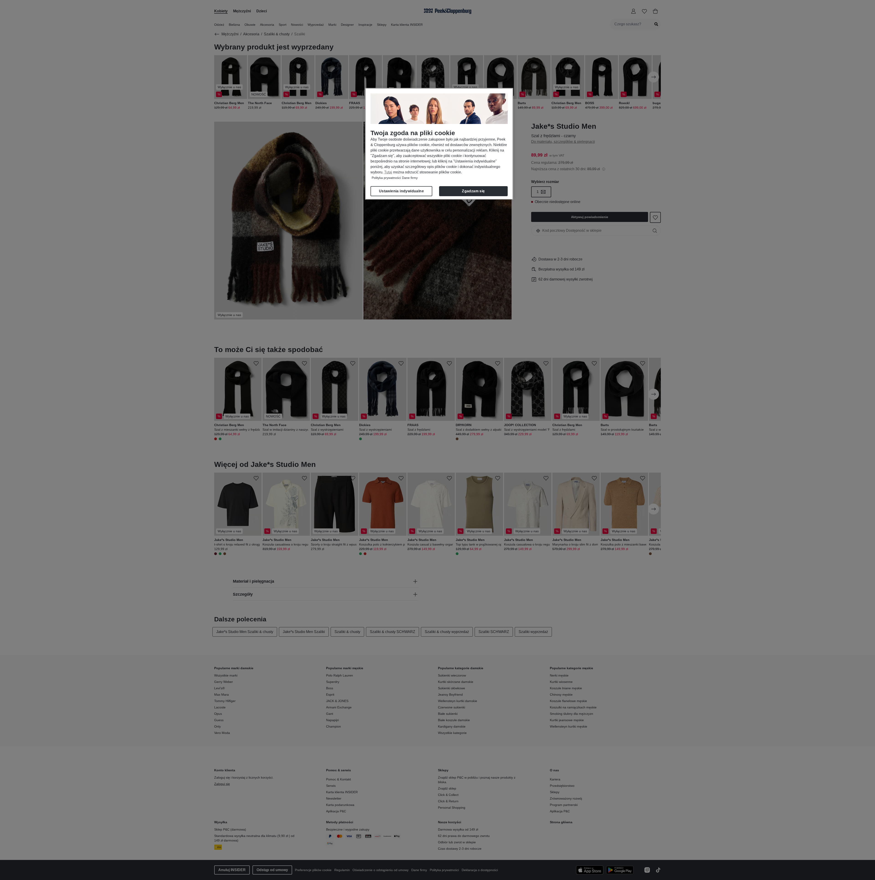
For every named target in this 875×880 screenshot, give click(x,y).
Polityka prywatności (386, 178)
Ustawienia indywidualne (401, 191)
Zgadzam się (473, 191)
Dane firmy (410, 178)
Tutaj (388, 172)
